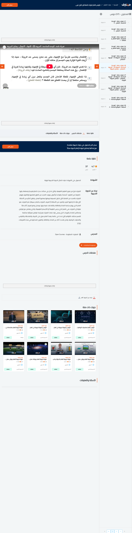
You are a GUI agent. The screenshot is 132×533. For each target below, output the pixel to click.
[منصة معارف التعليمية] (126, 5)
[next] (2, 66)
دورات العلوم (107, 4)
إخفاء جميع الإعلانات (49, 40)
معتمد (79, 337)
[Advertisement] (49, 24)
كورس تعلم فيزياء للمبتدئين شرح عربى (88, 4)
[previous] (97, 66)
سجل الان (9, 5)
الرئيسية (116, 4)
